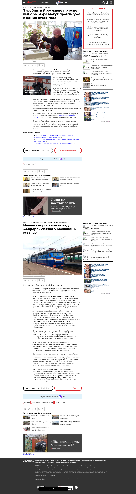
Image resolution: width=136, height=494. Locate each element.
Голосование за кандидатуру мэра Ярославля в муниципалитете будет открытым (53, 136)
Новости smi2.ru (29, 217)
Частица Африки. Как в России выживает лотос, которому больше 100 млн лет (101, 73)
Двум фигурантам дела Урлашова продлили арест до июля (41, 190)
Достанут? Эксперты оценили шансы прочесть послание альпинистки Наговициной (102, 227)
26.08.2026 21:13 (27, 222)
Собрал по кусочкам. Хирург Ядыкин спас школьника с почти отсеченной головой (102, 251)
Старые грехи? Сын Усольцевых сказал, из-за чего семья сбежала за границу (101, 239)
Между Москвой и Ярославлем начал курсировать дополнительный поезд (40, 429)
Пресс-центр (54, 460)
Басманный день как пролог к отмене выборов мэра (40, 184)
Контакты (51, 462)
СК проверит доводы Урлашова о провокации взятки (70, 178)
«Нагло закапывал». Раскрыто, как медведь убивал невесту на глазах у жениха (101, 245)
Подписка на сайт (40, 462)
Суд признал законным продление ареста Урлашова (39, 178)
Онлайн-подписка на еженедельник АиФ (94, 460)
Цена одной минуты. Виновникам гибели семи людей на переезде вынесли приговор (70, 423)
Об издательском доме (42, 460)
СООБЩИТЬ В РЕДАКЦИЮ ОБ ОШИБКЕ (66, 462)
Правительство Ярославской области (34, 276)
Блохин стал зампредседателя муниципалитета (54, 143)
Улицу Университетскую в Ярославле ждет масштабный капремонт (98, 36)
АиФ (34, 61)
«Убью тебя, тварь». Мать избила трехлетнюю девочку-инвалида (98, 13)
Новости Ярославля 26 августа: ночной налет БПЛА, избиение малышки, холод (98, 21)
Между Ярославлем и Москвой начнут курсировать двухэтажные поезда (41, 417)
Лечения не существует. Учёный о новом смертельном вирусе (100, 84)
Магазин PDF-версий (74, 460)
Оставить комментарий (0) (68, 150)
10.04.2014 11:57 (27, 7)
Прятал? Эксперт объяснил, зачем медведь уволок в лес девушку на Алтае (101, 233)
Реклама (63, 460)
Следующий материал (53, 489)
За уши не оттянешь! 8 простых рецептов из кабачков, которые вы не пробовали (102, 79)
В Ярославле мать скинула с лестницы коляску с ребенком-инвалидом (98, 28)
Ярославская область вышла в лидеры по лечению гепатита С (98, 43)
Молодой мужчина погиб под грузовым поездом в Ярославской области (41, 423)
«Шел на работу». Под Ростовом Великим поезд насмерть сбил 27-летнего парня (70, 417)
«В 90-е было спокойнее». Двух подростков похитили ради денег (101, 60)
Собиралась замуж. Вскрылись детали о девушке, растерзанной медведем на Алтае (100, 55)
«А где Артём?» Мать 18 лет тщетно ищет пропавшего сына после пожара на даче (101, 257)
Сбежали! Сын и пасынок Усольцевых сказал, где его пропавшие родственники (102, 67)
